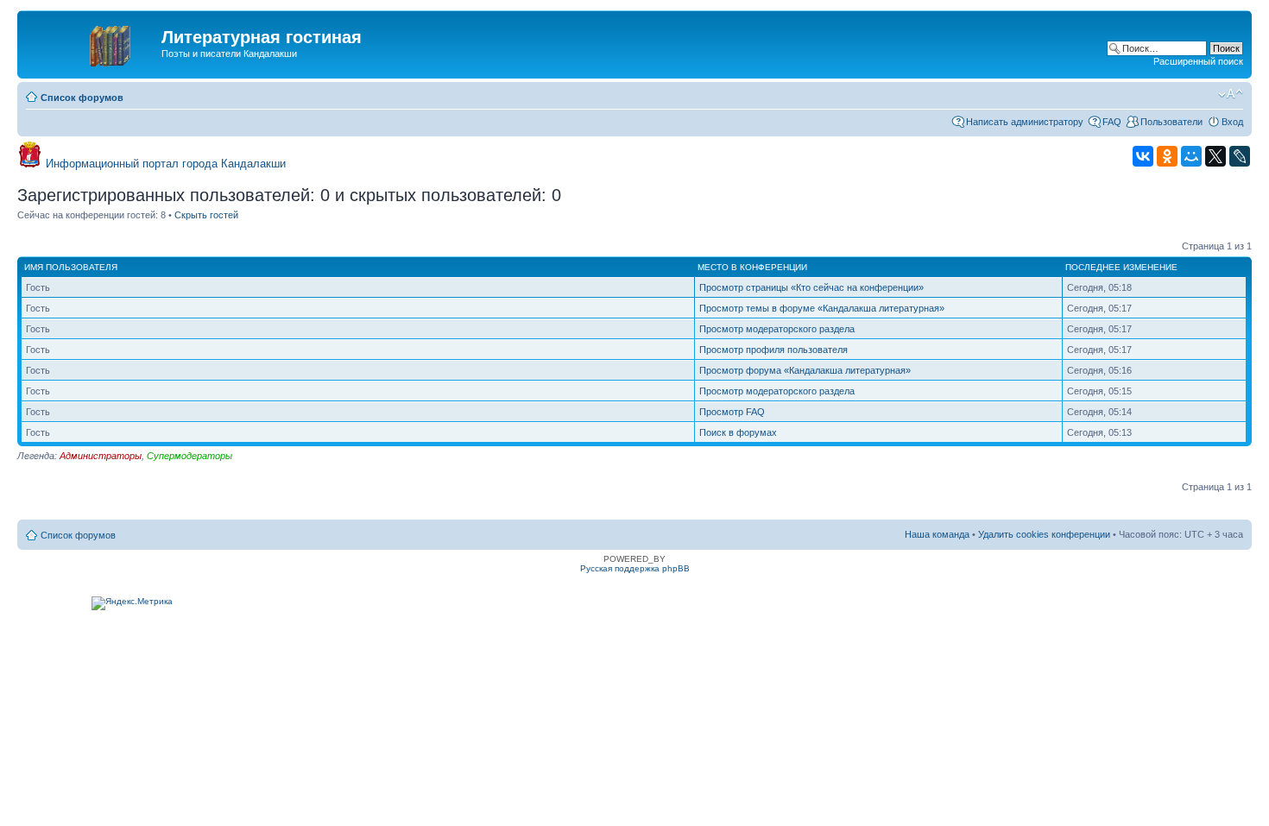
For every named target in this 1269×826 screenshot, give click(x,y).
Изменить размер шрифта (1230, 94)
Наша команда (937, 534)
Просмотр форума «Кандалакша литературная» (805, 370)
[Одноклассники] (1167, 156)
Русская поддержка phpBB (635, 568)
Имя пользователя (70, 267)
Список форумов (82, 97)
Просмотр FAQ (732, 412)
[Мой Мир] (1191, 156)
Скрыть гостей (206, 215)
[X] (1215, 156)
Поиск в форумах (738, 432)
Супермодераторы (189, 456)
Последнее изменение (1121, 267)
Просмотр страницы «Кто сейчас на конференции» (811, 287)
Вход (1232, 122)
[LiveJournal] (1239, 156)
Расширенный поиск (1198, 61)
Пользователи (1171, 122)
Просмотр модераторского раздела (777, 329)
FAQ (1111, 122)
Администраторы (101, 456)
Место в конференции (752, 267)
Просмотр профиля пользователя (773, 349)
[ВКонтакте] (1143, 156)
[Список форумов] (91, 42)
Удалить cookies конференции (1044, 534)
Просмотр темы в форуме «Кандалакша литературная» (821, 308)
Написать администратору (1024, 122)
